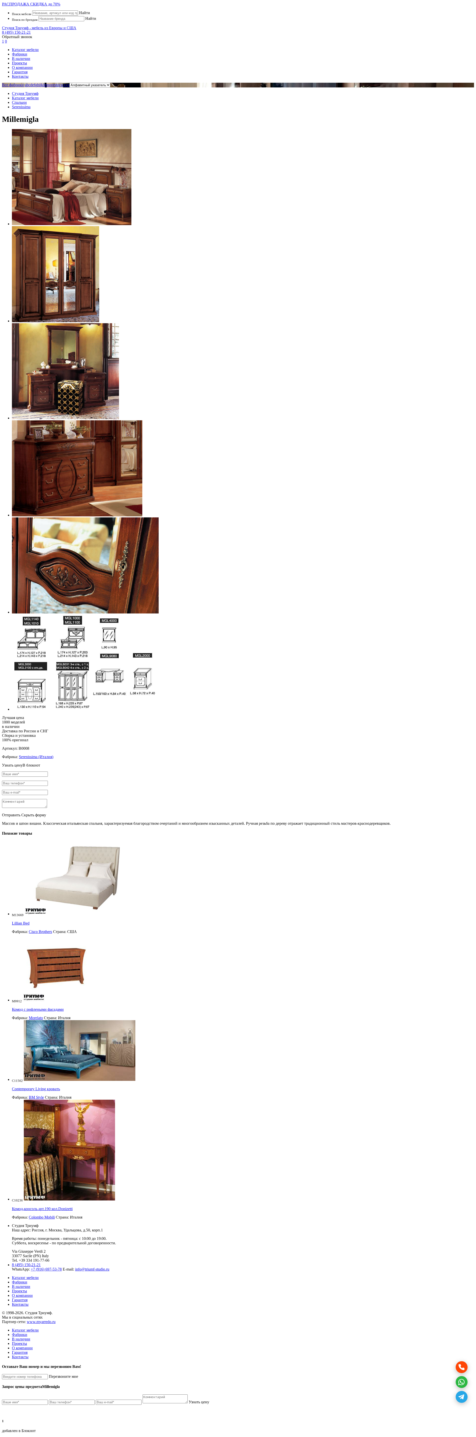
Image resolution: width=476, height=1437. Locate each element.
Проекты (19, 63)
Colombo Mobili (42, 1217)
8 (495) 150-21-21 (16, 32)
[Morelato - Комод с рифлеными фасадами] (56, 1000)
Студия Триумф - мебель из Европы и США (39, 28)
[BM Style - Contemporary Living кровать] (79, 1079)
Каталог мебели (25, 50)
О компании (22, 67)
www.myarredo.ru (41, 1322)
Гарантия (20, 72)
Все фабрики (13, 85)
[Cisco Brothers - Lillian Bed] (80, 914)
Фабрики (19, 54)
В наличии (21, 58)
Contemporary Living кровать (36, 1089)
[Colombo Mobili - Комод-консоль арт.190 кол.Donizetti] (69, 1199)
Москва (55, 1230)
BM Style (36, 1097)
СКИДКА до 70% (31, 4)
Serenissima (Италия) (36, 757)
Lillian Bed (21, 923)
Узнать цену (199, 1402)
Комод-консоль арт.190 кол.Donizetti (42, 1209)
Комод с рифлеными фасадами (38, 1009)
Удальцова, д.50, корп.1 (83, 1230)
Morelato (36, 1018)
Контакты (20, 76)
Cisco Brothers (40, 932)
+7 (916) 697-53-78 (46, 1269)
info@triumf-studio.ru (92, 1269)
